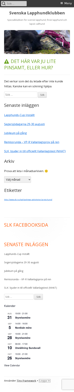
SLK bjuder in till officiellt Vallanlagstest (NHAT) (35, 151)
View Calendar (12, 365)
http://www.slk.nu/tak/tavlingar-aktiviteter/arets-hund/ (28, 199)
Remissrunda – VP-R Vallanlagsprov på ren (31, 142)
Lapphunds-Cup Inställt (19, 115)
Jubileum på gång (15, 133)
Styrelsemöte (22, 317)
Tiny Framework (26, 380)
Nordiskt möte (23, 327)
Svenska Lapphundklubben (37, 13)
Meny (68, 3)
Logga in (44, 380)
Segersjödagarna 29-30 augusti (24, 124)
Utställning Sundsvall (27, 348)
